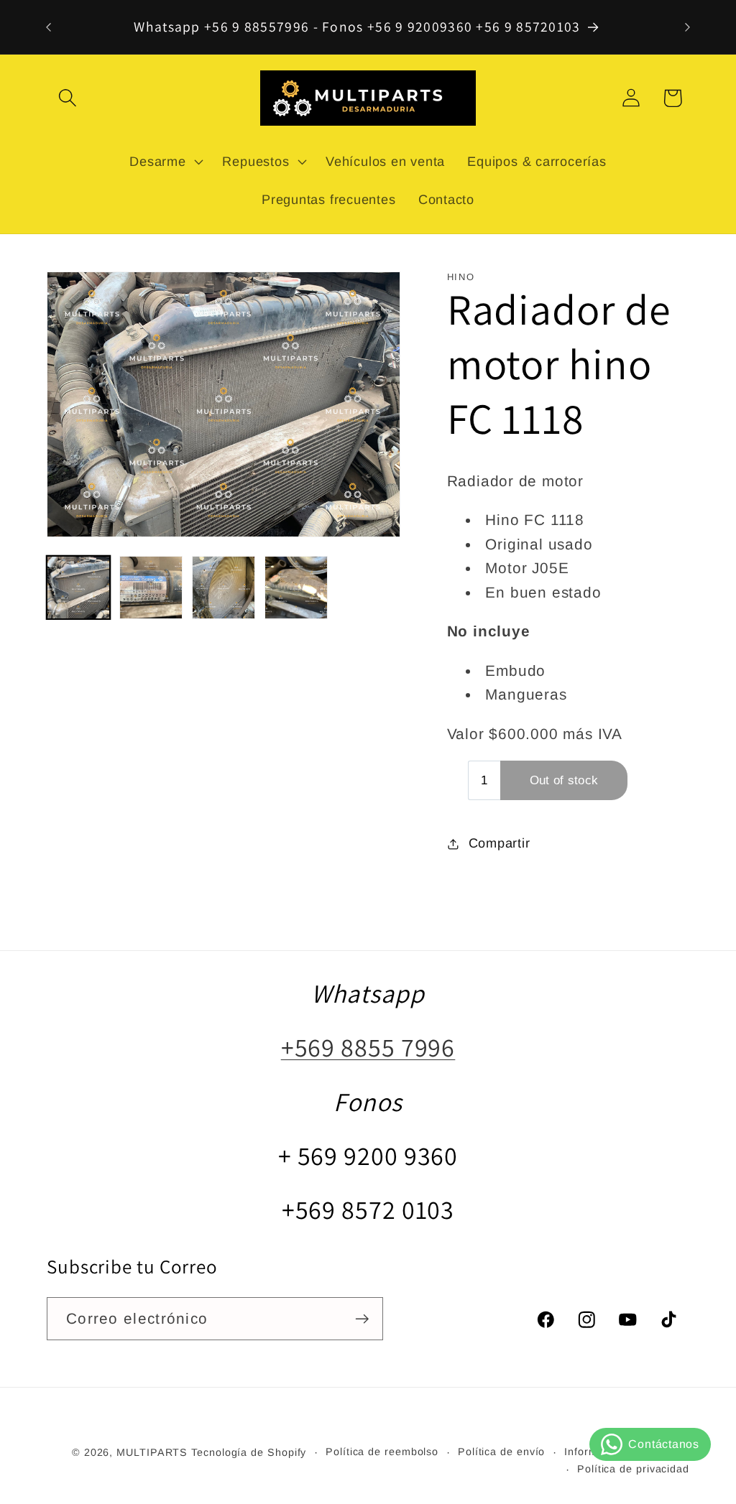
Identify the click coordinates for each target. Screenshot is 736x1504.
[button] (67, 98)
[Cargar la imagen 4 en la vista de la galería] (296, 587)
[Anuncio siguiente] (688, 27)
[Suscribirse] (361, 1319)
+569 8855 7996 (368, 1047)
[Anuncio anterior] (49, 27)
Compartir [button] (499, 843)
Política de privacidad (633, 1469)
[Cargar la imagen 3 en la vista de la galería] (223, 587)
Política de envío (501, 1451)
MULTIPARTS (152, 1452)
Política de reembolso (382, 1451)
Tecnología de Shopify (248, 1452)
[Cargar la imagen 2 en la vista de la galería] (151, 587)
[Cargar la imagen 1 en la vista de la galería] (78, 587)
